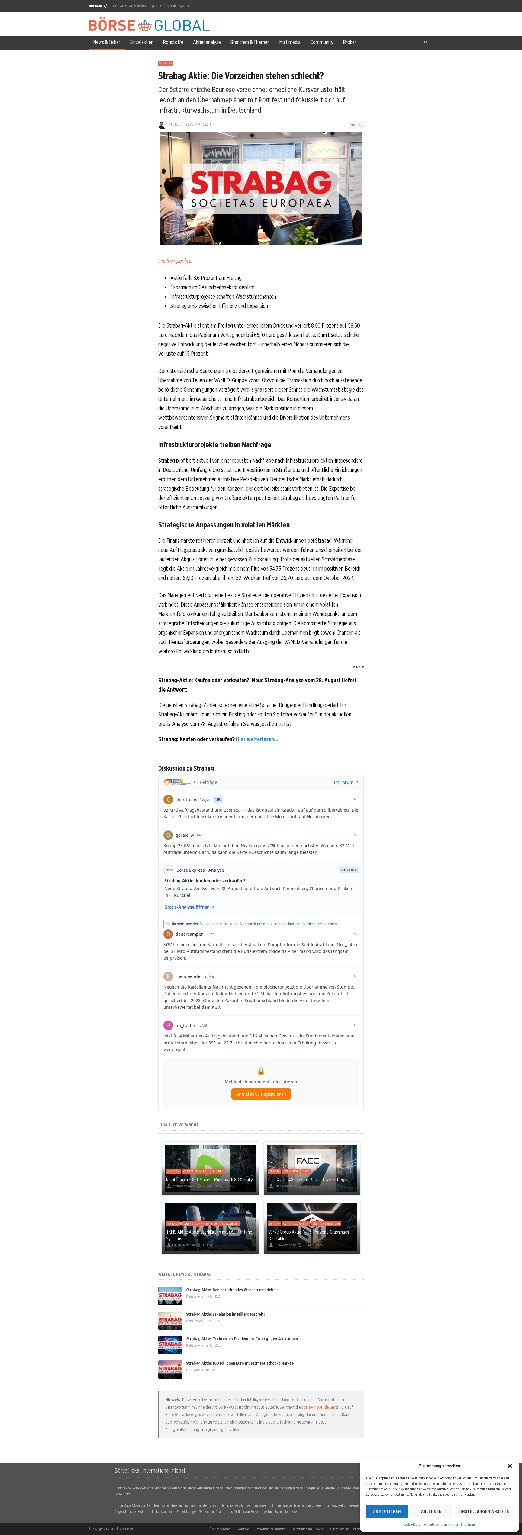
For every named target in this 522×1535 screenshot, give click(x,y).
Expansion (291, 1171)
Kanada (173, 1223)
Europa (274, 1171)
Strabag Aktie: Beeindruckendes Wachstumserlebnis (232, 1290)
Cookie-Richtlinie (415, 1524)
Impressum (468, 1524)
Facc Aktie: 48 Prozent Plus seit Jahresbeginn (309, 1180)
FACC (306, 1171)
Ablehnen (431, 1511)
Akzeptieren (387, 1511)
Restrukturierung (326, 1223)
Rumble (218, 1171)
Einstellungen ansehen (484, 1511)
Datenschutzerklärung (443, 1524)
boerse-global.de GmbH (320, 1407)
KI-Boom (173, 1171)
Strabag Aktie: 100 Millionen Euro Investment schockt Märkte (240, 1363)
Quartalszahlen (196, 1171)
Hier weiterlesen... (257, 739)
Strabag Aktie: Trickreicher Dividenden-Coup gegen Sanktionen (242, 1338)
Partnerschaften (196, 1223)
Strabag (166, 63)
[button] (510, 1466)
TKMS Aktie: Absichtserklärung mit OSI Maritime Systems (150, 6)
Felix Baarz (175, 125)
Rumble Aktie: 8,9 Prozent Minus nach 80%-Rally (209, 1180)
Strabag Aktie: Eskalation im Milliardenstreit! (225, 1314)
